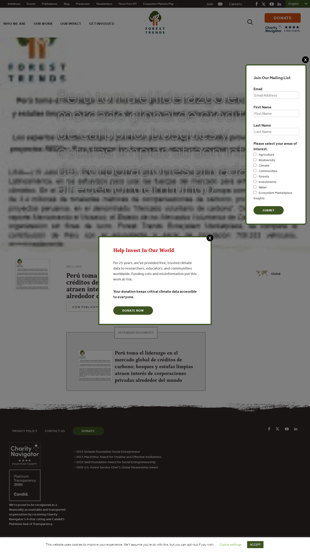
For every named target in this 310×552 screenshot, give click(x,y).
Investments (267, 182)
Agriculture (266, 154)
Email (257, 89)
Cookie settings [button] (230, 544)
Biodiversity (267, 160)
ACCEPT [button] (255, 545)
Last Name (262, 125)
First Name (262, 107)
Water (263, 187)
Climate (264, 165)
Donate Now (133, 310)
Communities (268, 171)
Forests (264, 176)
